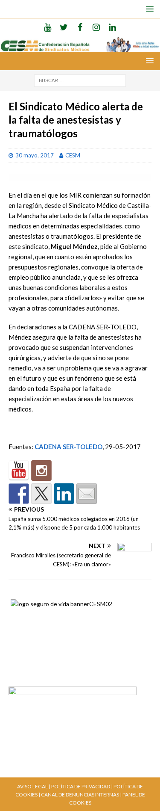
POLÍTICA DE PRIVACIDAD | (82, 786)
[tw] (63, 27)
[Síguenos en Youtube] (19, 470)
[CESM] (41, 470)
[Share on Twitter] (41, 493)
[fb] (80, 27)
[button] (148, 8)
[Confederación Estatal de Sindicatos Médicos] (80, 46)
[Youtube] (47, 27)
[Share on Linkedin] (64, 493)
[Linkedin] (112, 27)
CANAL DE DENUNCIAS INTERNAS (79, 794)
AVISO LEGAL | (33, 786)
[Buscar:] (80, 79)
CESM (72, 155)
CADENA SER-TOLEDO (68, 446)
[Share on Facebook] (19, 493)
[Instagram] (96, 27)
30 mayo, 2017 (34, 155)
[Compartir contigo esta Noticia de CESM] (86, 493)
